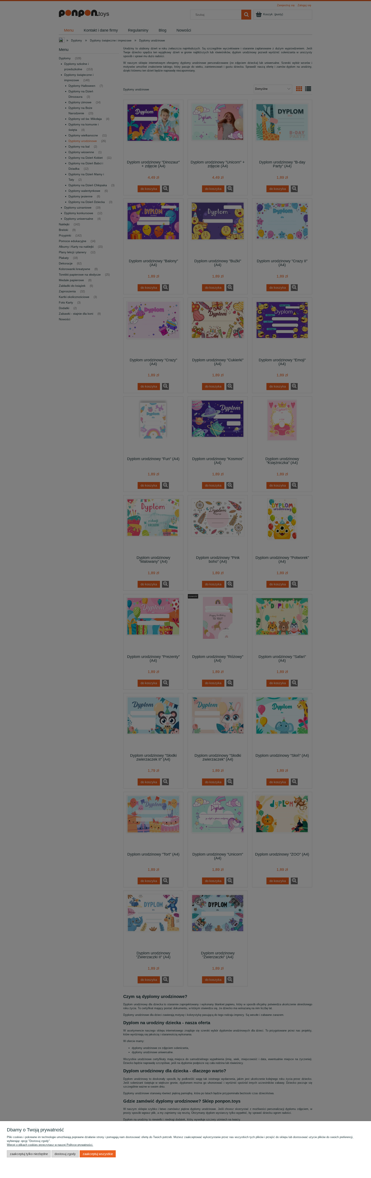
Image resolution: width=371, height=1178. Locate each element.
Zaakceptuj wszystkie (98, 1154)
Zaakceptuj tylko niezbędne (29, 1154)
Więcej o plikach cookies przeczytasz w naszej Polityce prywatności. (50, 1144)
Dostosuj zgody (65, 1154)
